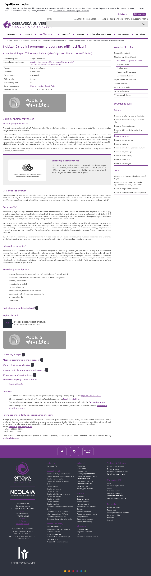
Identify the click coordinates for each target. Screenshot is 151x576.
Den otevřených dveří (84, 484)
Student (82, 34)
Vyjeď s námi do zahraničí (125, 80)
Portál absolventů (83, 529)
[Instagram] (74, 451)
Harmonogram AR (83, 504)
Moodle (104, 19)
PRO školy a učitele (113, 491)
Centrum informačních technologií (58, 537)
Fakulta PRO (125, 34)
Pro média (140, 34)
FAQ (78, 534)
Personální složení (122, 53)
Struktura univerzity (22, 40)
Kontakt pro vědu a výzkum (116, 474)
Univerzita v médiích (114, 515)
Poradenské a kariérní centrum (57, 542)
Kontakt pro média (113, 508)
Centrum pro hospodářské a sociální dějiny (130, 177)
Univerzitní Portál (139, 19)
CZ (48, 19)
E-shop (109, 488)
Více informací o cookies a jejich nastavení (71, 11)
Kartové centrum (52, 539)
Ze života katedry (121, 91)
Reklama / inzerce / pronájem (117, 498)
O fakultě (30, 34)
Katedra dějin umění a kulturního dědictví (128, 131)
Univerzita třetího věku (115, 496)
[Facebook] (62, 451)
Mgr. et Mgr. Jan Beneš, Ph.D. (42, 86)
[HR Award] (22, 555)
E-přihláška (81, 466)
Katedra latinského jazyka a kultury (129, 148)
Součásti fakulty (49, 34)
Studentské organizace (85, 519)
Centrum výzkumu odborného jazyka (130, 193)
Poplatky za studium (84, 512)
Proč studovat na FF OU (85, 481)
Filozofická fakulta (49, 40)
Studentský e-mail (83, 499)
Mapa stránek (79, 19)
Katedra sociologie (122, 164)
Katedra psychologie (123, 152)
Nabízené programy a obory (114, 40)
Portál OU (80, 496)
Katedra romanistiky (123, 156)
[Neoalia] (22, 493)
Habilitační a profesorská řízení (117, 472)
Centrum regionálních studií (126, 189)
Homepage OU (52, 466)
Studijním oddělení (71, 399)
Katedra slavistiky (122, 160)
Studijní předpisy (82, 517)
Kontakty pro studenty (84, 522)
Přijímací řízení (123, 64)
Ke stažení (110, 518)
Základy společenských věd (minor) (45, 64)
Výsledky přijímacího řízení (86, 474)
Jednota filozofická (122, 87)
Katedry (70, 40)
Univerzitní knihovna (53, 527)
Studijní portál (123, 19)
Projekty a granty (113, 469)
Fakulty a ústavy (36, 40)
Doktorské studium (125, 76)
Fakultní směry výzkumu (115, 466)
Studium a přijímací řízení (95, 40)
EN (51, 19)
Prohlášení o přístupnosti (115, 486)
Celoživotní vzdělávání (114, 493)
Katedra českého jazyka (124, 126)
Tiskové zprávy (112, 510)
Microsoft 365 (93, 19)
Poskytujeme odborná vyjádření (118, 513)
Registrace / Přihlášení (84, 532)
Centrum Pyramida (97, 402)
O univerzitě (11, 40)
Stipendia (80, 509)
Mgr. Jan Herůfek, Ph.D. (91, 396)
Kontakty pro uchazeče (85, 489)
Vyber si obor (81, 469)
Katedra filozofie (79, 40)
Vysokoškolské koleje (54, 534)
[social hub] (87, 451)
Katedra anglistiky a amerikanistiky (129, 116)
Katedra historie (121, 144)
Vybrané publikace (122, 95)
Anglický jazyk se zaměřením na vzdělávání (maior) (52, 62)
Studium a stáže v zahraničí (86, 507)
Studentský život (82, 486)
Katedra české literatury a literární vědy (129, 121)
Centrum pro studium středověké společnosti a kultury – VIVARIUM (128, 184)
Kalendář (110, 520)
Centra (117, 170)
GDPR (109, 483)
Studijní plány (122, 68)
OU (4, 40)
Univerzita (14, 34)
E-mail (112, 19)
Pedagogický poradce (126, 72)
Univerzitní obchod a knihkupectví (58, 529)
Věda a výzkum (120, 84)
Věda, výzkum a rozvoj (102, 34)
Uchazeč (68, 34)
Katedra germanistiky (123, 140)
